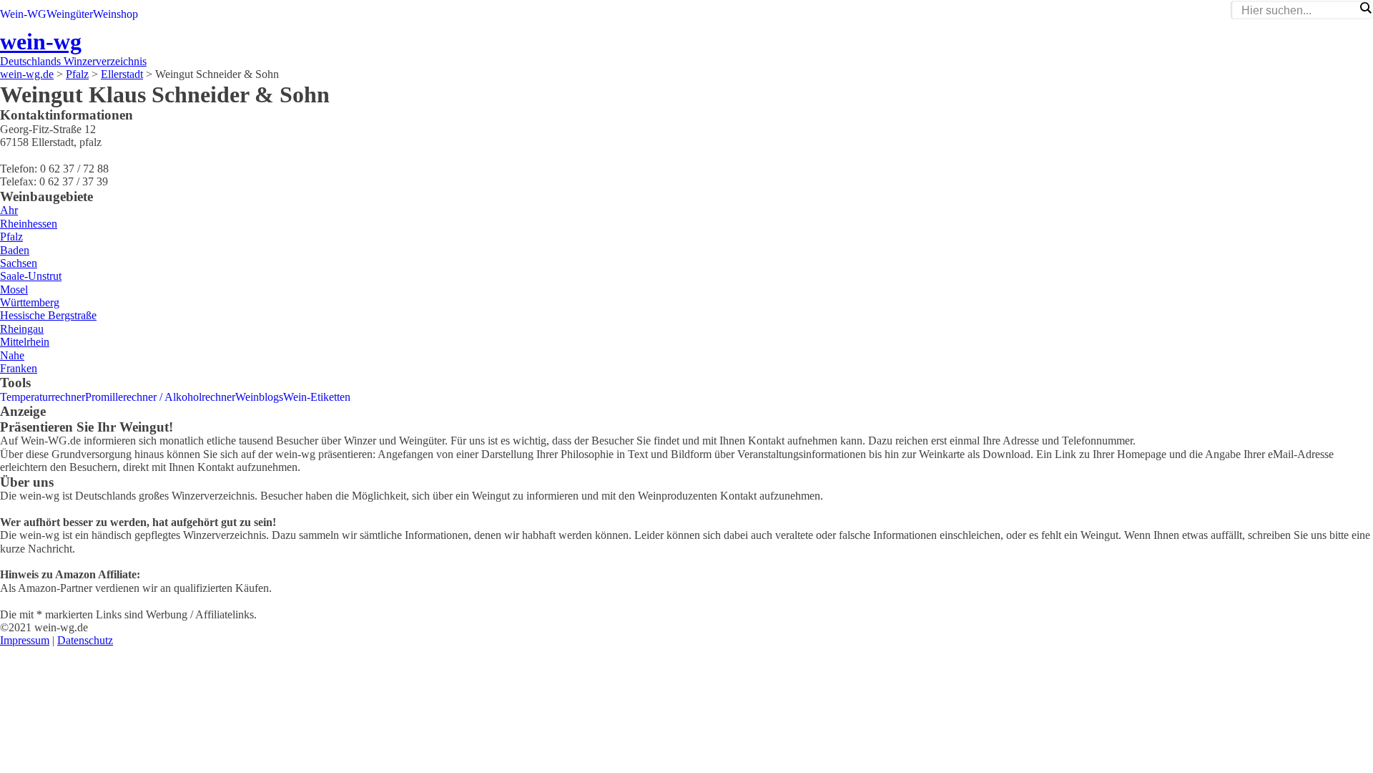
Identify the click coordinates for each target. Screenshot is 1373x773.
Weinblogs (259, 397)
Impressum (24, 640)
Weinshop (115, 14)
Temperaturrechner (42, 397)
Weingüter (69, 14)
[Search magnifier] (1365, 8)
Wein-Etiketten (316, 397)
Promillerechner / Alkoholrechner (160, 397)
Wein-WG (23, 14)
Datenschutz (85, 640)
